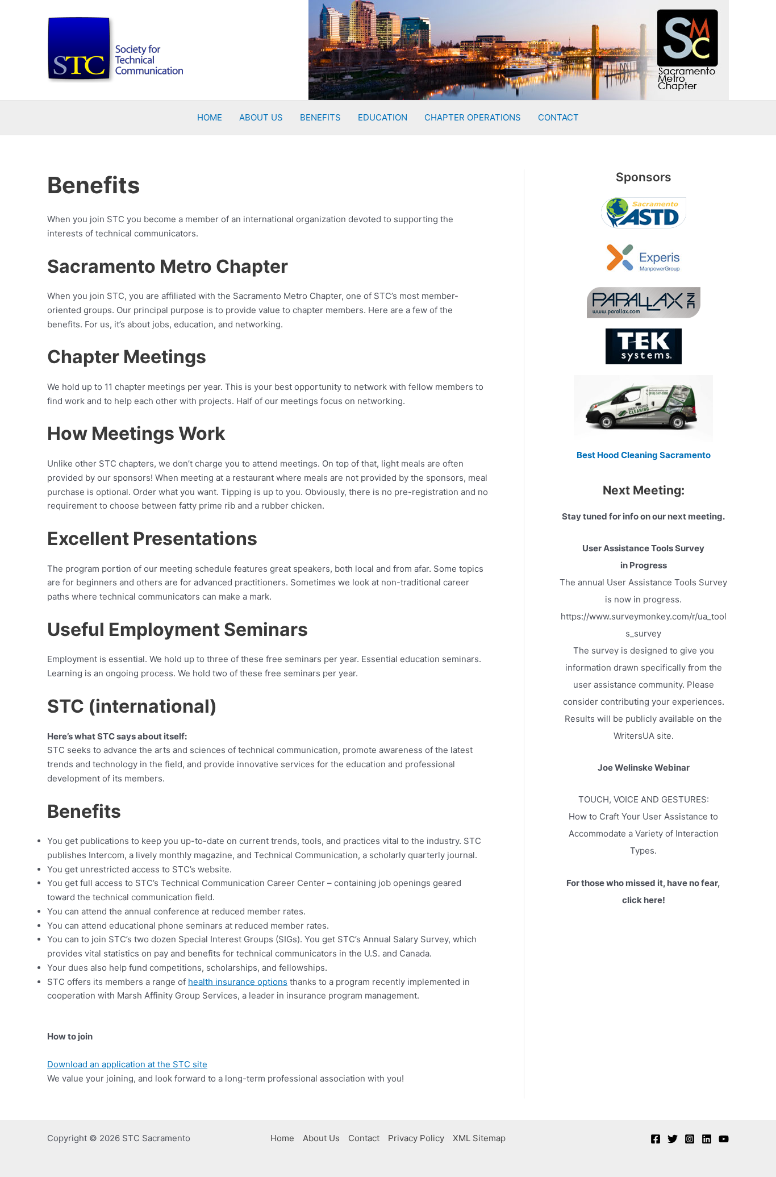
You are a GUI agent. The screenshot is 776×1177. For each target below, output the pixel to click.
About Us (321, 1138)
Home (282, 1138)
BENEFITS (320, 117)
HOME (209, 117)
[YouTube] (724, 1139)
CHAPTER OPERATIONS (472, 117)
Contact (363, 1138)
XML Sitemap (479, 1138)
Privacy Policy (416, 1138)
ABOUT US (261, 117)
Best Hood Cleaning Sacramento (644, 455)
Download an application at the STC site (127, 1064)
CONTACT (558, 117)
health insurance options (237, 981)
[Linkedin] (707, 1139)
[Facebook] (655, 1139)
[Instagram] (690, 1139)
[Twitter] (672, 1139)
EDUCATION (382, 117)
